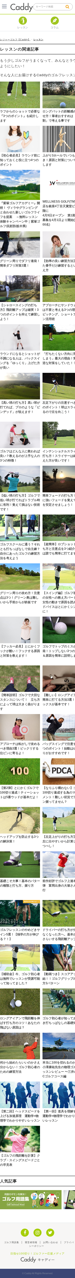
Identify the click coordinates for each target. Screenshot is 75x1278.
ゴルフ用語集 (11, 1242)
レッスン (22, 27)
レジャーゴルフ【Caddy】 (15, 39)
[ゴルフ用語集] (31, 1207)
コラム (55, 27)
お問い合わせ (50, 1242)
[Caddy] (21, 10)
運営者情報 (31, 1242)
